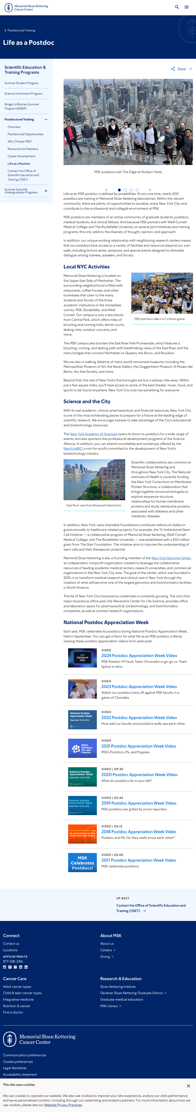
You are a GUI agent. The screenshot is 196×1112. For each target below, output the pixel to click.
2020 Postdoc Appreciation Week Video (139, 774)
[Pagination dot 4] (137, 190)
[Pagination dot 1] (119, 190)
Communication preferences (24, 1055)
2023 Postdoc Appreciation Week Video (139, 686)
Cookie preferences (18, 1062)
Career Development (21, 156)
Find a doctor (13, 1012)
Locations (10, 950)
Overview (14, 126)
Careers (106, 950)
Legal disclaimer (15, 1068)
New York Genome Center (171, 558)
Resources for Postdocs (23, 148)
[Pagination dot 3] (131, 190)
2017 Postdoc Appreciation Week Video (138, 860)
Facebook (9, 967)
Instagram (4, 967)
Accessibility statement (20, 1074)
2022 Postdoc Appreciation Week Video (139, 717)
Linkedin (26, 967)
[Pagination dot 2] (125, 190)
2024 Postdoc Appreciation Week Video (139, 655)
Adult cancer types (17, 987)
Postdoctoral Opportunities (25, 134)
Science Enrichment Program (23, 93)
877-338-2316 (13, 961)
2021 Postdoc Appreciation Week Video (138, 746)
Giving (105, 956)
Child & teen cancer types (22, 993)
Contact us (11, 943)
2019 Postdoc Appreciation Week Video (138, 803)
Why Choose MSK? (20, 141)
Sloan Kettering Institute (118, 987)
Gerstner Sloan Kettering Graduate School (131, 993)
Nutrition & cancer (16, 1006)
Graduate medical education (121, 999)
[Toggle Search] (177, 7)
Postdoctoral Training (21, 30)
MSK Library (109, 1006)
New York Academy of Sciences (93, 434)
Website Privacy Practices (63, 1105)
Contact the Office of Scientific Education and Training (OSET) (23, 175)
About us (107, 943)
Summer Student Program (21, 83)
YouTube (20, 967)
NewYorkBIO (73, 448)
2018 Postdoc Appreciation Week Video (138, 831)
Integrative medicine (18, 999)
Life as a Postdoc (19, 163)
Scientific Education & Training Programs (25, 70)
